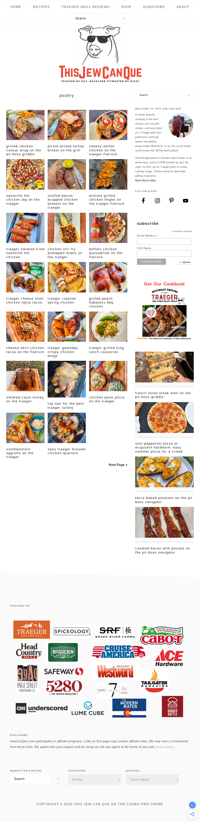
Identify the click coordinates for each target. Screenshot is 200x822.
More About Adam (145, 180)
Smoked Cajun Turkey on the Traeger (25, 399)
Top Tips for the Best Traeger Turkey (66, 405)
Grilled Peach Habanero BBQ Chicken (101, 302)
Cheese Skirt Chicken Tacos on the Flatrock (25, 350)
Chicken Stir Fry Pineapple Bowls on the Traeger (65, 253)
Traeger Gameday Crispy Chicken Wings (63, 352)
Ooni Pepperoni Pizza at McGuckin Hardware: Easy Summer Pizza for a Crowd (159, 447)
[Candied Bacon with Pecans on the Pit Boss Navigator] (164, 524)
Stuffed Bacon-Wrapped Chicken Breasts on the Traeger (63, 201)
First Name (144, 248)
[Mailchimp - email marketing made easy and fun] (185, 262)
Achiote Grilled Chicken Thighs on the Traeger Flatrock (107, 200)
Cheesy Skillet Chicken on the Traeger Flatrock (103, 150)
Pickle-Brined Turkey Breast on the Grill (66, 148)
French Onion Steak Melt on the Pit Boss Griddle (163, 395)
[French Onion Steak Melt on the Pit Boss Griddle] (164, 369)
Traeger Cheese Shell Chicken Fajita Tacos (25, 300)
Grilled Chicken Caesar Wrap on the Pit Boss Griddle (23, 150)
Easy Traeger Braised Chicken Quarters (67, 451)
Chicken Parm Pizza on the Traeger (107, 399)
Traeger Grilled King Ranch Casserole (106, 350)
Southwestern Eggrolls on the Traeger (20, 453)
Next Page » (118, 464)
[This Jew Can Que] (100, 80)
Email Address (147, 236)
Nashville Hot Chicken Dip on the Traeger (23, 200)
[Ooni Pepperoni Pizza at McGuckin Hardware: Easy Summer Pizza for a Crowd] (164, 419)
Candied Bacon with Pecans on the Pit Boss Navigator (162, 550)
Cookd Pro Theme (145, 804)
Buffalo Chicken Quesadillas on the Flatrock (105, 253)
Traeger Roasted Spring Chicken (62, 300)
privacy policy (164, 747)
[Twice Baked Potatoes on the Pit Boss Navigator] (164, 474)
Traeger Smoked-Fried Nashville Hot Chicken (25, 253)
